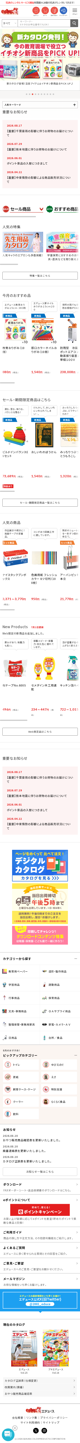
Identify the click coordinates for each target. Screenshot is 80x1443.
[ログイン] (36, 11)
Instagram (44, 1430)
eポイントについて (16, 1200)
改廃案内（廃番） (14, 1387)
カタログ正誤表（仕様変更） (21, 1380)
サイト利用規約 (30, 1422)
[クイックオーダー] (63, 11)
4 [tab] (35, 94)
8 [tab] (47, 94)
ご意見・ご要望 (13, 1263)
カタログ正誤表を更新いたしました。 (27, 1161)
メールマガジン (14, 1278)
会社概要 (17, 1417)
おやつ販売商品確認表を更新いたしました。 (32, 1140)
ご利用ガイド (12, 1232)
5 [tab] (38, 94)
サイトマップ (51, 1422)
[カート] (45, 11)
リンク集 (31, 1417)
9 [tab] (50, 94)
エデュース (40, 1410)
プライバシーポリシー (54, 1417)
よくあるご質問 (14, 1247)
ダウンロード (12, 1184)
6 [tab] (41, 94)
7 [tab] (44, 94)
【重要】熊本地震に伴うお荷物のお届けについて (37, 149)
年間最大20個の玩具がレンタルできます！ (40, 2)
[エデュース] (9, 11)
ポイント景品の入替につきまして (27, 163)
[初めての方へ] (54, 11)
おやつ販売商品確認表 (18, 1394)
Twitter (36, 1430)
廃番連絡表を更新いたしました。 (25, 1151)
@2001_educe (40, 1304)
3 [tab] (32, 94)
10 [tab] (53, 94)
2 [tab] (29, 94)
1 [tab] (26, 94)
